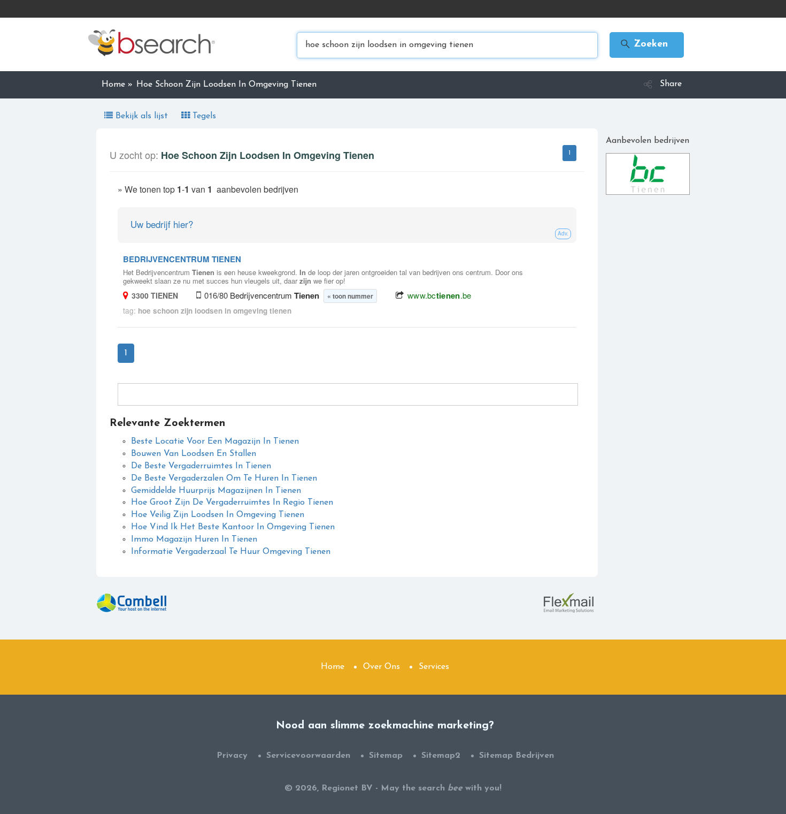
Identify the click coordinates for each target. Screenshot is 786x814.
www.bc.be (439, 295)
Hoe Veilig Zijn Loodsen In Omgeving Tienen (217, 515)
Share (671, 84)
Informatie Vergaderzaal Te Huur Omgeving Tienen (230, 551)
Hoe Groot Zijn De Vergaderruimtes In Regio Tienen (232, 502)
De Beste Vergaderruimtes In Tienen (201, 466)
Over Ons (381, 667)
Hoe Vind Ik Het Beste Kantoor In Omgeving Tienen (233, 527)
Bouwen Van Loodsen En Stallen (193, 454)
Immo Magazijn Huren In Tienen (194, 539)
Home (332, 667)
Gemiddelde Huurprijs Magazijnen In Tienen (216, 490)
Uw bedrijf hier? (161, 224)
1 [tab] (569, 153)
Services (434, 667)
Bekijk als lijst (142, 116)
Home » (117, 84)
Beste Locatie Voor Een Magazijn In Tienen (215, 441)
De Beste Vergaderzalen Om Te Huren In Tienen (224, 478)
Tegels (203, 116)
